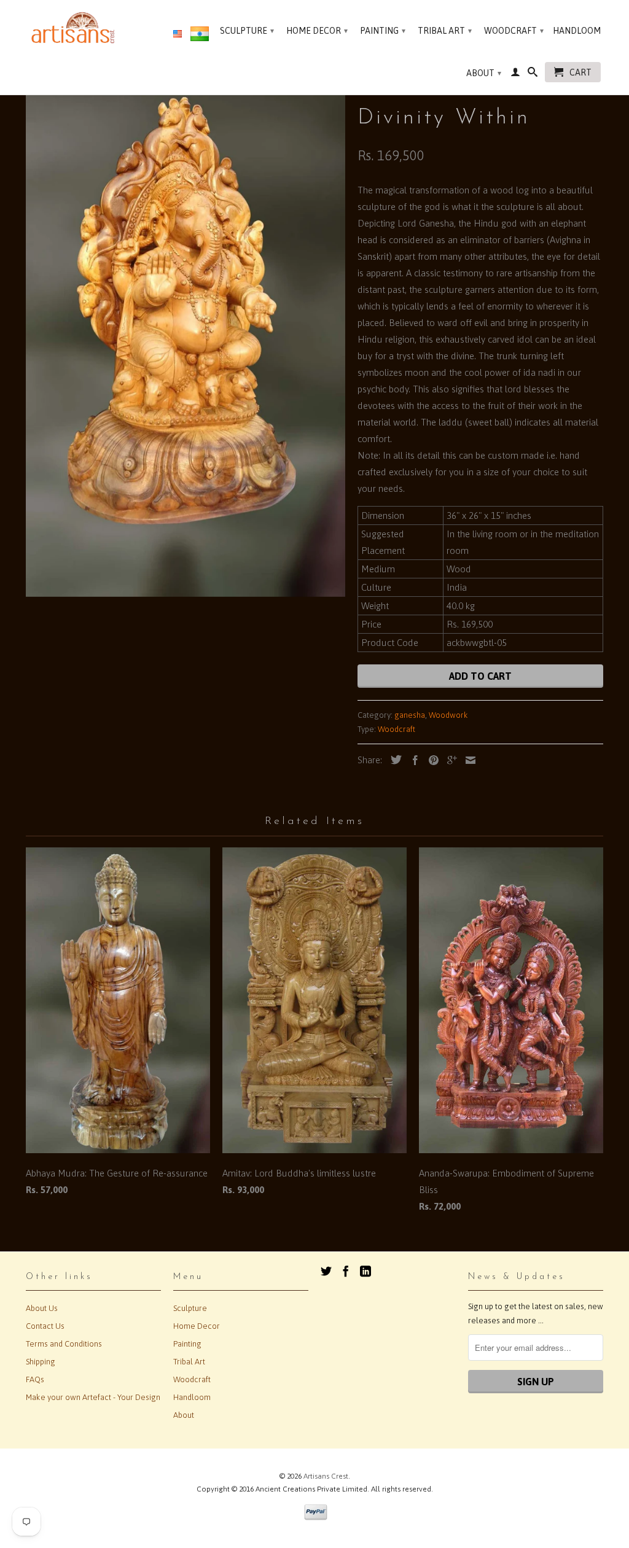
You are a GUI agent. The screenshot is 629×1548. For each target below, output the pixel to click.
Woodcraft (514, 31)
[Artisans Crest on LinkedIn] (365, 1271)
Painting (382, 31)
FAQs (35, 1379)
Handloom (577, 31)
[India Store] (199, 36)
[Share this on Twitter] (393, 759)
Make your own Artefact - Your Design (93, 1397)
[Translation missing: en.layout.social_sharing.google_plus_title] (449, 760)
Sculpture (247, 31)
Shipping (40, 1361)
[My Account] (515, 74)
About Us (42, 1308)
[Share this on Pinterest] (431, 760)
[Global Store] (177, 34)
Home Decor (317, 31)
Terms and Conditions (64, 1343)
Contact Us (45, 1326)
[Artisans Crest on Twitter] (326, 1271)
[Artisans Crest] (75, 27)
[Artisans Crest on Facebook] (345, 1271)
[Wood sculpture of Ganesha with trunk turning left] (185, 332)
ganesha (409, 715)
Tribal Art (445, 31)
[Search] (532, 74)
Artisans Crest (325, 1476)
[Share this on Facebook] (412, 760)
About (483, 73)
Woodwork (448, 715)
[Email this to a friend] (467, 760)
